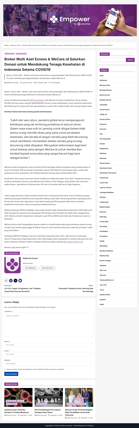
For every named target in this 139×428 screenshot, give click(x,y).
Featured (21, 401)
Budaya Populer (105, 100)
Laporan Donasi (21, 54)
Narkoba (103, 212)
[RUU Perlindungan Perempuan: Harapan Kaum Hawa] (49, 397)
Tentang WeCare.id (107, 280)
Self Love (103, 270)
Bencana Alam (105, 85)
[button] (6, 280)
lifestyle (103, 197)
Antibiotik (103, 80)
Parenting (103, 226)
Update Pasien (105, 295)
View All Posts (47, 268)
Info (101, 134)
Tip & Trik (103, 285)
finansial (103, 129)
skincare (103, 275)
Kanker (102, 144)
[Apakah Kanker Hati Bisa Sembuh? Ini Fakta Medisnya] (18, 397)
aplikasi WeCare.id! (75, 242)
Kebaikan (103, 153)
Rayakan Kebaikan (106, 251)
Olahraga (103, 217)
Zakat (102, 304)
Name (7, 341)
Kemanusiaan (105, 163)
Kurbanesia (104, 178)
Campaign (103, 105)
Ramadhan (104, 246)
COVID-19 (103, 114)
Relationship (104, 256)
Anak (101, 75)
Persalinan (104, 236)
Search (130, 60)
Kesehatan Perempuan (108, 173)
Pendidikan (104, 231)
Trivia (102, 290)
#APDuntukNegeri (36, 100)
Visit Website (30, 268)
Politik (102, 241)
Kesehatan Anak (106, 168)
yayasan (103, 299)
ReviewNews (78, 426)
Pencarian (104, 54)
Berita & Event (9, 54)
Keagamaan (104, 148)
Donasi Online (105, 119)
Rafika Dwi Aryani (12, 83)
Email (7, 351)
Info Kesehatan (12, 404)
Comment (8, 311)
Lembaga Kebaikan (107, 192)
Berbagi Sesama (106, 90)
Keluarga (103, 158)
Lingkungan (104, 202)
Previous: (22, 288)
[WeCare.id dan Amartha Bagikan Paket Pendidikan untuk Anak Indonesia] (79, 397)
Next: (76, 288)
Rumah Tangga (105, 260)
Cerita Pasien (104, 110)
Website (7, 360)
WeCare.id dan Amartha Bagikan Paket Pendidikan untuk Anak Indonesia (79, 412)
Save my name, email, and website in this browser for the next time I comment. (36, 369)
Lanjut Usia (104, 183)
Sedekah (103, 265)
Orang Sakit (104, 222)
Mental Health (105, 207)
